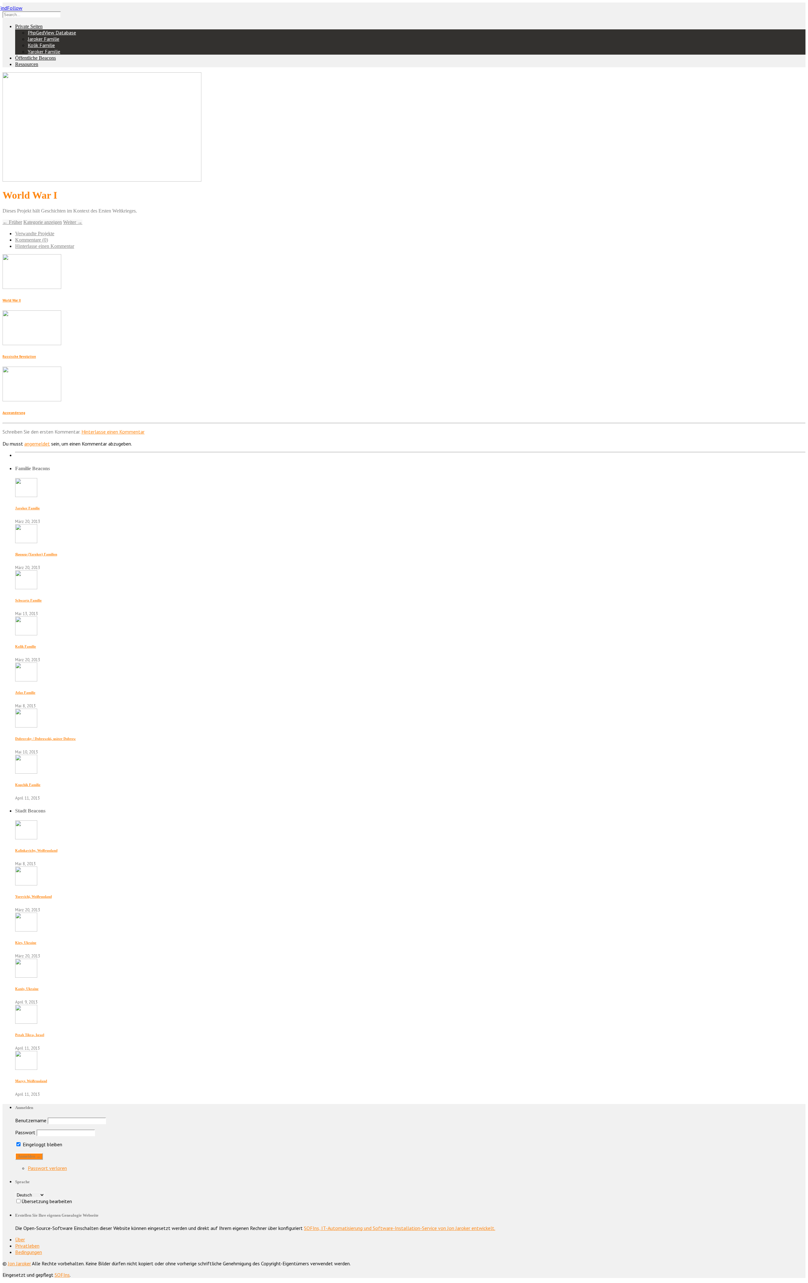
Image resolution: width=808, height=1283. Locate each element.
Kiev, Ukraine (25, 942)
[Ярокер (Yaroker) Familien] (26, 541)
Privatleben (27, 1246)
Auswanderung (14, 413)
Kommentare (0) (31, 240)
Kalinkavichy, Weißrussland (36, 850)
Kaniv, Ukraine (27, 989)
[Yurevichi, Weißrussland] (26, 883)
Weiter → (72, 222)
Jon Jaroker (19, 1263)
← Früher (12, 222)
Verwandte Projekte (34, 233)
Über (20, 1239)
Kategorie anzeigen (42, 222)
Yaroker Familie (44, 51)
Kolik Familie (41, 45)
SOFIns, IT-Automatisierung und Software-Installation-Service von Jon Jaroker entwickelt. (399, 1228)
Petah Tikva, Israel (29, 1035)
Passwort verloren (47, 1168)
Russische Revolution (19, 356)
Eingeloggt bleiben (41, 1144)
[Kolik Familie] (26, 633)
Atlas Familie (25, 692)
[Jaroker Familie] (26, 495)
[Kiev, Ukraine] (26, 929)
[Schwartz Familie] (26, 587)
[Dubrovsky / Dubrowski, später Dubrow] (26, 725)
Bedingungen (28, 1252)
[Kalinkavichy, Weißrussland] (26, 837)
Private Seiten (29, 26)
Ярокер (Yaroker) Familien (36, 554)
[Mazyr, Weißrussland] (26, 1068)
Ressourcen (26, 64)
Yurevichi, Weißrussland (33, 896)
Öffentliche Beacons (35, 58)
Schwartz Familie (28, 600)
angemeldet (37, 444)
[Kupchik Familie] (26, 772)
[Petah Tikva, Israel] (26, 1022)
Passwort (25, 1132)
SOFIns (62, 1275)
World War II (12, 300)
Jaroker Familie (43, 39)
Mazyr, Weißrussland (31, 1081)
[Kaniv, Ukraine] (26, 976)
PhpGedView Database (52, 32)
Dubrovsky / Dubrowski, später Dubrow (45, 738)
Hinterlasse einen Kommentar (44, 246)
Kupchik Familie (27, 785)
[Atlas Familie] (26, 679)
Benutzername (30, 1120)
